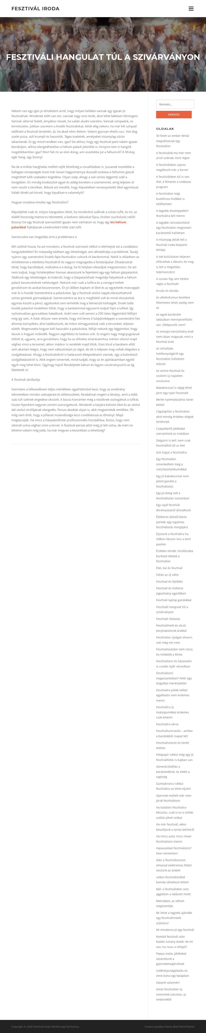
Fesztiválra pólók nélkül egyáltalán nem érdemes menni (173, 695)
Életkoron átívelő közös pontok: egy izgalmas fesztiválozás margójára (172, 522)
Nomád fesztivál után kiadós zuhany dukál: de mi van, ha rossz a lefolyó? (174, 942)
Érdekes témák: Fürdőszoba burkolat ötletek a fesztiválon (174, 556)
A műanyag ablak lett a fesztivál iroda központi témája (171, 245)
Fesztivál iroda (35, 8)
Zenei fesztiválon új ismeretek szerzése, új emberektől (171, 994)
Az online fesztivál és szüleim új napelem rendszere (170, 376)
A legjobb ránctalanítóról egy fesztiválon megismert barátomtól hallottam (173, 228)
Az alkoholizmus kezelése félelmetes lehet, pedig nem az (175, 302)
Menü (191, 8)
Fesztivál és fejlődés (169, 581)
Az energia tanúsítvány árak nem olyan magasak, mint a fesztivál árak (175, 336)
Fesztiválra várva (167, 724)
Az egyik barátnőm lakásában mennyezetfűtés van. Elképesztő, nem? (174, 320)
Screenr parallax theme (158, 1026)
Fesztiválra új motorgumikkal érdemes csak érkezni (172, 712)
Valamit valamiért (168, 982)
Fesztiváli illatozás (168, 619)
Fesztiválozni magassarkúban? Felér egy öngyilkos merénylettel (174, 678)
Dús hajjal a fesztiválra (171, 452)
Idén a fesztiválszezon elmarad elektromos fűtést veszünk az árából (174, 865)
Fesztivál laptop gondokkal (174, 600)
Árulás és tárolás (167, 291)
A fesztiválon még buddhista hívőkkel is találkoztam (170, 199)
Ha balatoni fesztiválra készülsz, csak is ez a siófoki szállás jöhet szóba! (174, 812)
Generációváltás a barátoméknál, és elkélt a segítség (173, 772)
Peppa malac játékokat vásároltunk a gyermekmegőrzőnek (171, 959)
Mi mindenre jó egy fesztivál (175, 930)
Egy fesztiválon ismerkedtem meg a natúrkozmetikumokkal (171, 464)
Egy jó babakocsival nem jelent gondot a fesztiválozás (172, 481)
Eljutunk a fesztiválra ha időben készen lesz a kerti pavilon (173, 539)
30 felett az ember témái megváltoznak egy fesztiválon (172, 141)
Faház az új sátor (167, 575)
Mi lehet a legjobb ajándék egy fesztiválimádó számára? (174, 918)
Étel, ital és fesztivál (169, 568)
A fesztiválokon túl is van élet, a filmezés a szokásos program (173, 182)
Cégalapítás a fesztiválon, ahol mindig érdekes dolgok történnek (174, 416)
